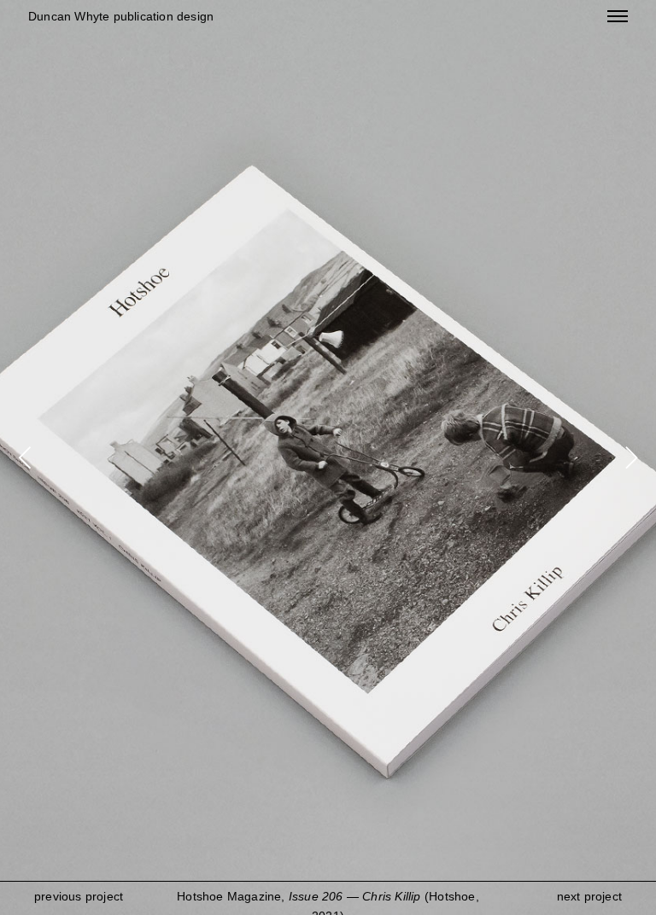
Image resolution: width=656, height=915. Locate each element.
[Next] (628, 457)
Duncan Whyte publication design (121, 16)
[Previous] (27, 457)
